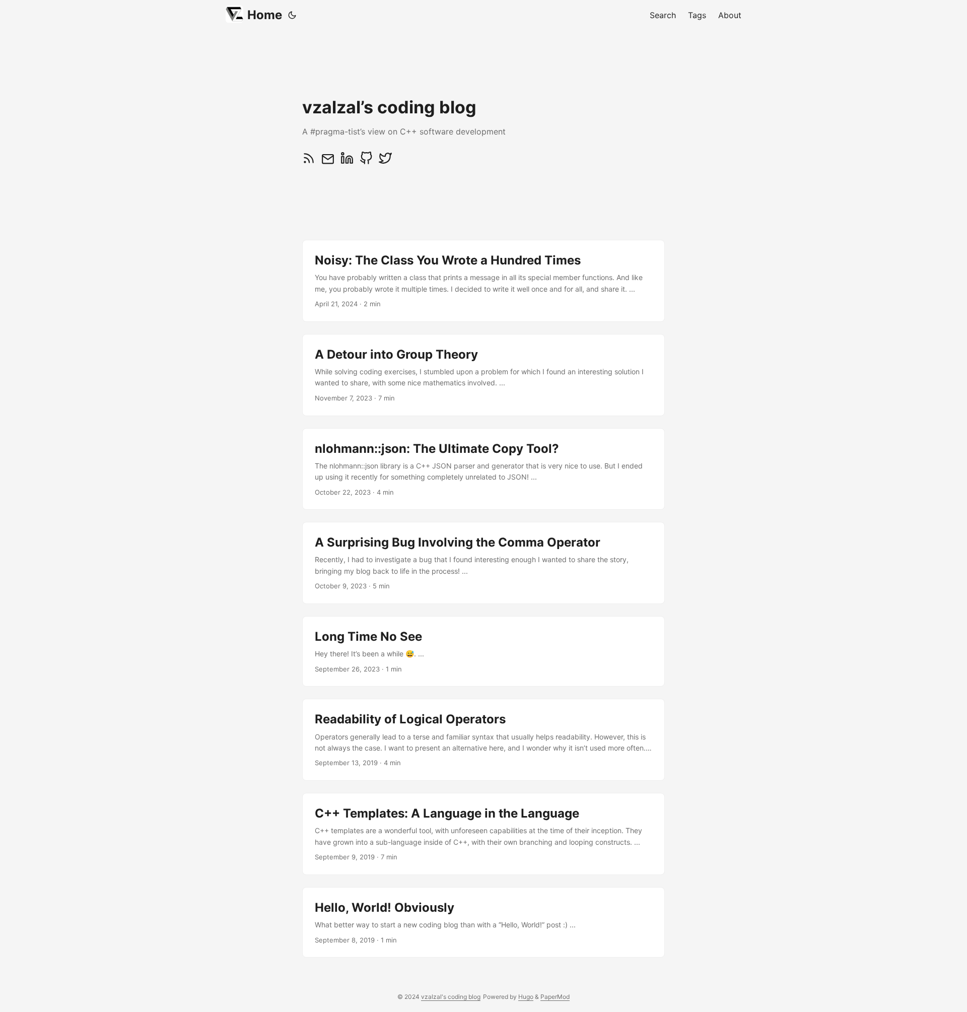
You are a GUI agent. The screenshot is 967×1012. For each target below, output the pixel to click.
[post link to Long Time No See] (483, 651)
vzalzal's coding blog (450, 996)
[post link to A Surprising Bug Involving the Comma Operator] (483, 562)
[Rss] (308, 162)
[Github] (366, 162)
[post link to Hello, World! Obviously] (483, 922)
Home (264, 15)
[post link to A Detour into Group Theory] (483, 375)
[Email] (327, 162)
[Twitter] (385, 162)
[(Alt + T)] (292, 15)
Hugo (525, 996)
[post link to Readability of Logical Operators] (483, 739)
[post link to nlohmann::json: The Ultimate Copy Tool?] (483, 469)
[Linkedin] (347, 162)
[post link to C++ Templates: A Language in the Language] (483, 833)
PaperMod (555, 996)
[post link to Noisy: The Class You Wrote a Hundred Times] (483, 280)
